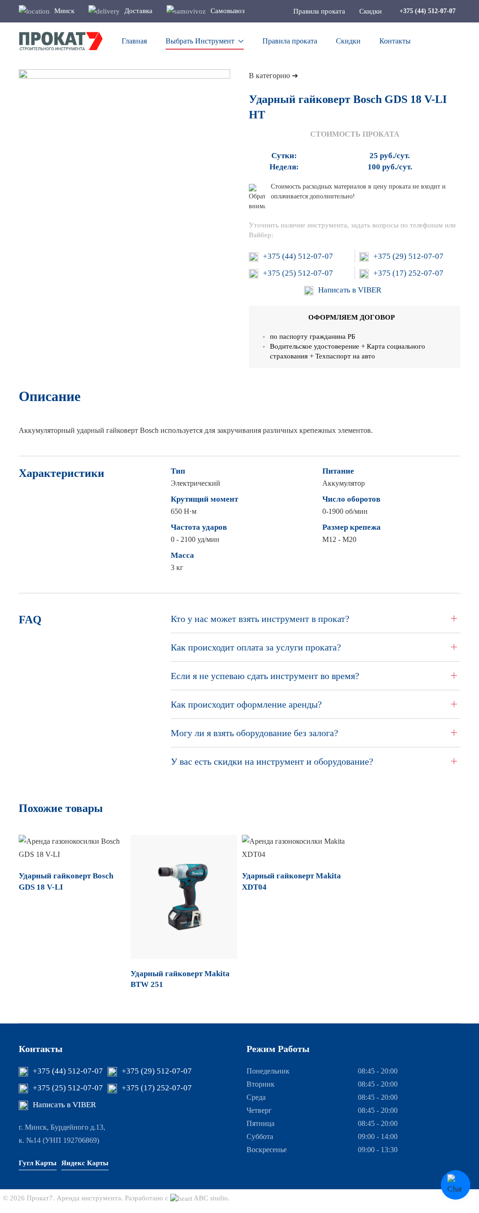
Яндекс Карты (85, 1163)
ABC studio (211, 1198)
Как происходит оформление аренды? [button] (246, 704)
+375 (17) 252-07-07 (408, 273)
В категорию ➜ (273, 76)
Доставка (138, 11)
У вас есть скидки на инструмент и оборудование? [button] (272, 761)
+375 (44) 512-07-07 (298, 256)
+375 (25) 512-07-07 (298, 273)
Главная (134, 41)
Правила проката (289, 41)
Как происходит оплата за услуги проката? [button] (256, 647)
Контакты (395, 41)
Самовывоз (227, 11)
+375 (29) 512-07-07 (408, 256)
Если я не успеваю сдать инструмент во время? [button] (265, 676)
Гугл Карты (38, 1163)
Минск (64, 11)
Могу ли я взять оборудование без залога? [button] (254, 733)
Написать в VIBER (349, 289)
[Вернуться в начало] (61, 41)
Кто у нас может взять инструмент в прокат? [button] (260, 619)
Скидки (348, 41)
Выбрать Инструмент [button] (200, 41)
